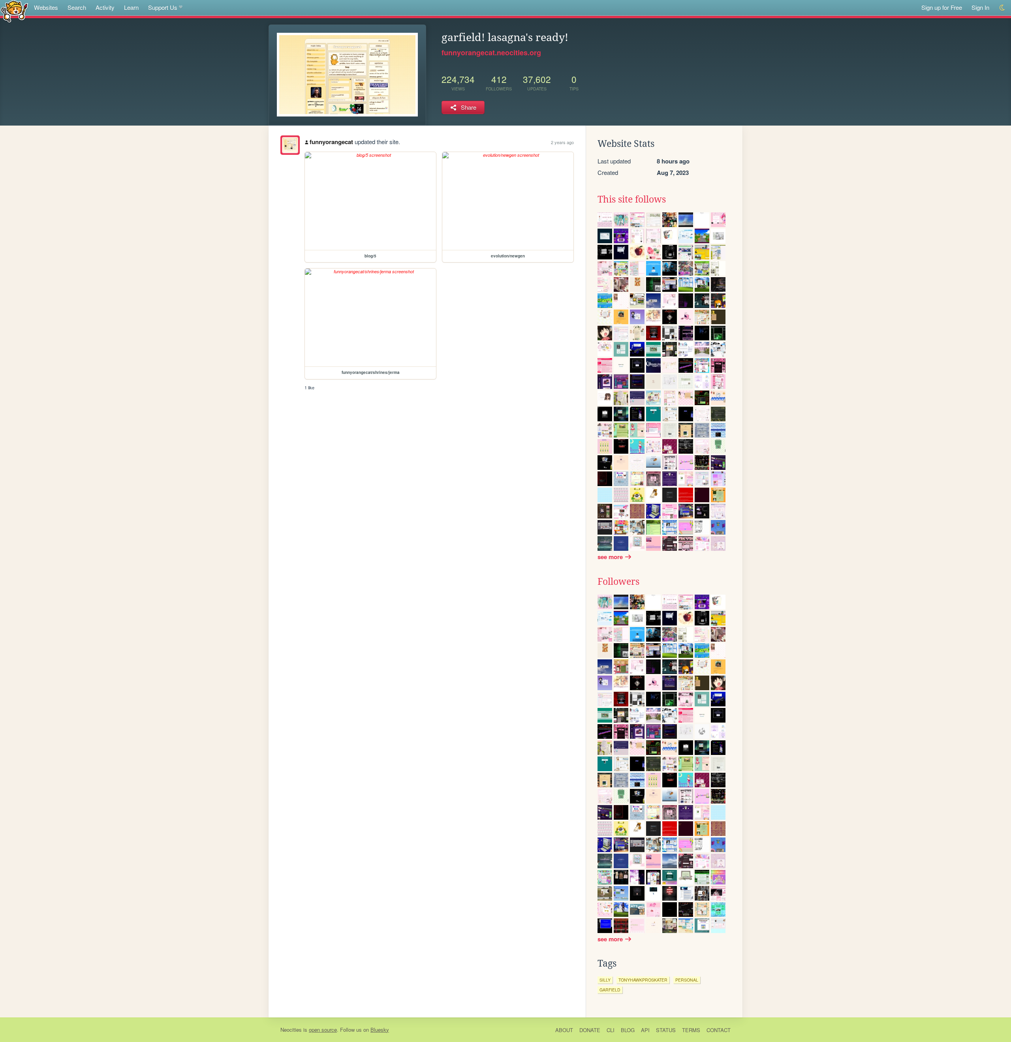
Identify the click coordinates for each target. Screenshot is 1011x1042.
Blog (628, 1030)
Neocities (291, 1029)
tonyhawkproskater (642, 980)
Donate (589, 1030)
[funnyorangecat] (290, 145)
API (645, 1030)
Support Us (162, 7)
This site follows (632, 199)
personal (686, 980)
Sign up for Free (941, 7)
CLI (610, 1030)
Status (666, 1030)
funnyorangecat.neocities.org (491, 52)
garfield (609, 990)
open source (323, 1029)
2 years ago (562, 142)
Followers (618, 581)
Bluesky (379, 1029)
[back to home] (14, 11)
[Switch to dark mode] (1002, 7)
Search (77, 7)
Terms (691, 1030)
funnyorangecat (331, 141)
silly (605, 980)
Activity (105, 7)
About (564, 1030)
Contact (719, 1030)
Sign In (980, 7)
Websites (46, 7)
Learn (131, 7)
